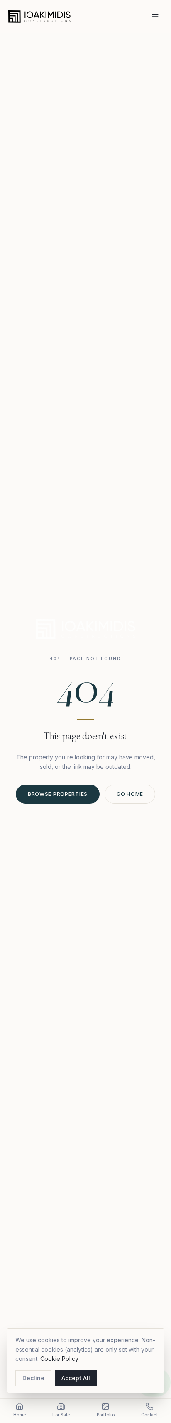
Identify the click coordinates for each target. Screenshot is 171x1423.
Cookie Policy (59, 1358)
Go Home (130, 794)
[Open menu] (155, 16)
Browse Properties (58, 794)
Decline (33, 1378)
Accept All (75, 1378)
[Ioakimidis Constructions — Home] (39, 16)
